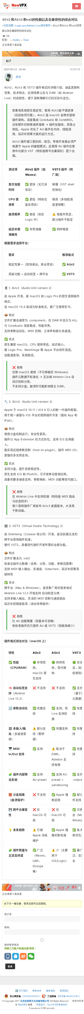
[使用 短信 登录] (7, 956)
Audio (16, 39)
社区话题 (8, 25)
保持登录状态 (11, 944)
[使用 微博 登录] (23, 956)
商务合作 (37, 990)
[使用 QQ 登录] (15, 956)
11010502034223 (31, 996)
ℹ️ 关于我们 (21, 990)
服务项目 (51, 990)
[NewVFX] (15, 7)
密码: (7, 927)
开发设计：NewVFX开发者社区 (51, 1004)
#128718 (75, 69)
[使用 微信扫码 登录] (31, 956)
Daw (26, 39)
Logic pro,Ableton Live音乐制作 (33, 25)
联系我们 (64, 990)
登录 (10, 966)
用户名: (8, 914)
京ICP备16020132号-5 (69, 996)
